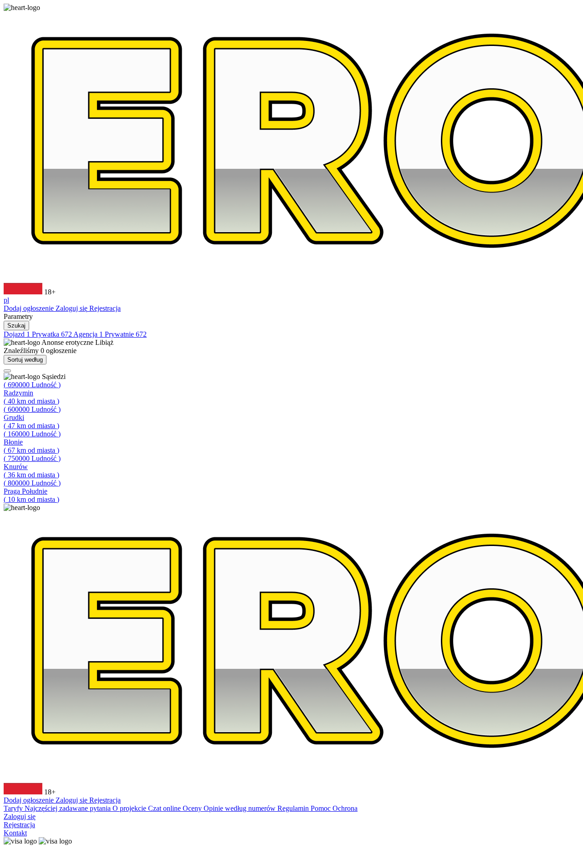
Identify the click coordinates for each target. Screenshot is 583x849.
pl (6, 300)
